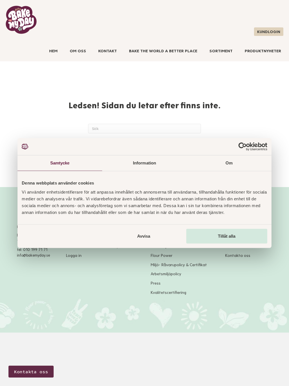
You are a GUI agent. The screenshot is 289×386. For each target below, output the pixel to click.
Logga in (74, 255)
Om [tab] (229, 163)
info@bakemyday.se (33, 255)
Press (156, 283)
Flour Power (161, 255)
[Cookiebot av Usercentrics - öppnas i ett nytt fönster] (242, 146)
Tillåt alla (226, 235)
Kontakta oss (237, 255)
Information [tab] (144, 163)
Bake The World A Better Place (163, 51)
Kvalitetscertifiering (168, 292)
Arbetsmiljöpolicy (166, 274)
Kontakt (107, 51)
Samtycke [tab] (60, 163)
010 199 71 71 (35, 250)
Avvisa (143, 235)
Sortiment (221, 51)
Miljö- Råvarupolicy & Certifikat (179, 265)
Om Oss (78, 51)
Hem (53, 51)
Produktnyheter (263, 51)
